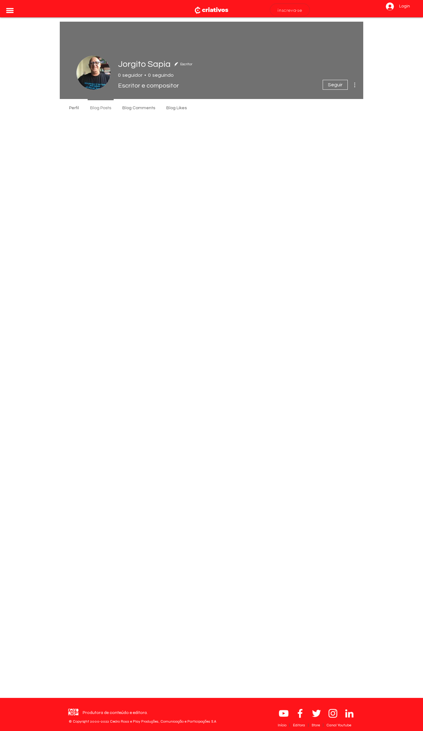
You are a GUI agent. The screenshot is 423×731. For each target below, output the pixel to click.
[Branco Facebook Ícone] (300, 713)
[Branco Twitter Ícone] (316, 713)
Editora (299, 725)
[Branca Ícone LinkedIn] (349, 713)
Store (316, 725)
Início (282, 725)
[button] (10, 10)
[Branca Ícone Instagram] (333, 713)
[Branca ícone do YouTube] (284, 713)
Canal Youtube (338, 725)
